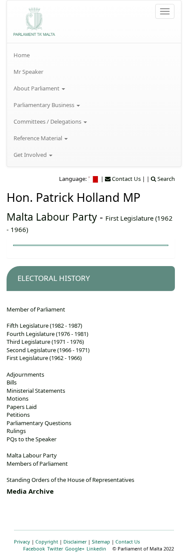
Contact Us (127, 541)
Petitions (18, 415)
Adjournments (25, 374)
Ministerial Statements (36, 391)
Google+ (74, 548)
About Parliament (37, 88)
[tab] (91, 278)
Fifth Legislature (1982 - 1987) (44, 325)
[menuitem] (94, 55)
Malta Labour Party (52, 217)
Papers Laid (22, 407)
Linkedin (96, 548)
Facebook (34, 548)
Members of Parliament (37, 463)
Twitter (55, 548)
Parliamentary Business (45, 105)
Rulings (16, 431)
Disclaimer (75, 541)
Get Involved (31, 155)
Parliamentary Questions (39, 423)
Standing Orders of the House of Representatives (70, 480)
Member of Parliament (36, 309)
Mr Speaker (28, 72)
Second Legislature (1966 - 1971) (48, 350)
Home (22, 55)
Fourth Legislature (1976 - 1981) (47, 334)
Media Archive (30, 491)
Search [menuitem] (165, 179)
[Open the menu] (164, 11)
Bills (12, 382)
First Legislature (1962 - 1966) (44, 358)
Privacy (22, 541)
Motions (17, 398)
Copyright (46, 541)
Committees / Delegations (48, 121)
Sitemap (101, 541)
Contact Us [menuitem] (126, 179)
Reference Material (38, 138)
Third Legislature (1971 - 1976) (45, 342)
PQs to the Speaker (31, 439)
